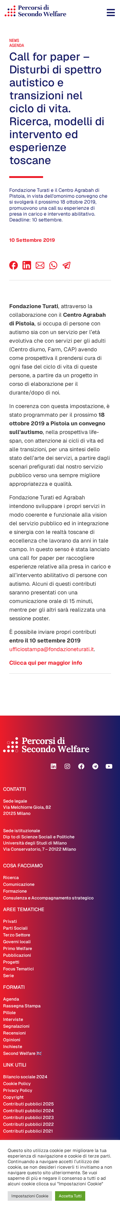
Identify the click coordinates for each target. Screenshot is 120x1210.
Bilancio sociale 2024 (25, 1077)
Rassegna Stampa (22, 1006)
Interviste (13, 1019)
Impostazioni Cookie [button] (29, 1196)
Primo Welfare (17, 948)
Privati (10, 921)
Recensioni (14, 1033)
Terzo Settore (16, 935)
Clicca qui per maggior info (45, 662)
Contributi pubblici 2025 (28, 1104)
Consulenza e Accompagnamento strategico (48, 898)
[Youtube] (109, 766)
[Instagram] (67, 766)
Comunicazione (18, 884)
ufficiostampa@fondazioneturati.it (51, 649)
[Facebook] (13, 268)
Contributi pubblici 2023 (28, 1117)
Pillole (9, 1012)
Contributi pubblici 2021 (28, 1131)
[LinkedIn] (26, 268)
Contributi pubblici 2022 (28, 1124)
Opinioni (11, 1040)
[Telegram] (95, 766)
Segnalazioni (16, 1026)
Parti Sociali (15, 928)
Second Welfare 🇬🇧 (22, 1053)
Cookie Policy (17, 1083)
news (14, 40)
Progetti (11, 962)
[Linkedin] (53, 766)
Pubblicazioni (17, 955)
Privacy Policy (17, 1090)
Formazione (15, 891)
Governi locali (17, 941)
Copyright (13, 1097)
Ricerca (11, 877)
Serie (8, 975)
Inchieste (12, 1046)
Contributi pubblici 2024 (28, 1110)
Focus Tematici (18, 969)
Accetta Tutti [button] (70, 1196)
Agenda (16, 45)
